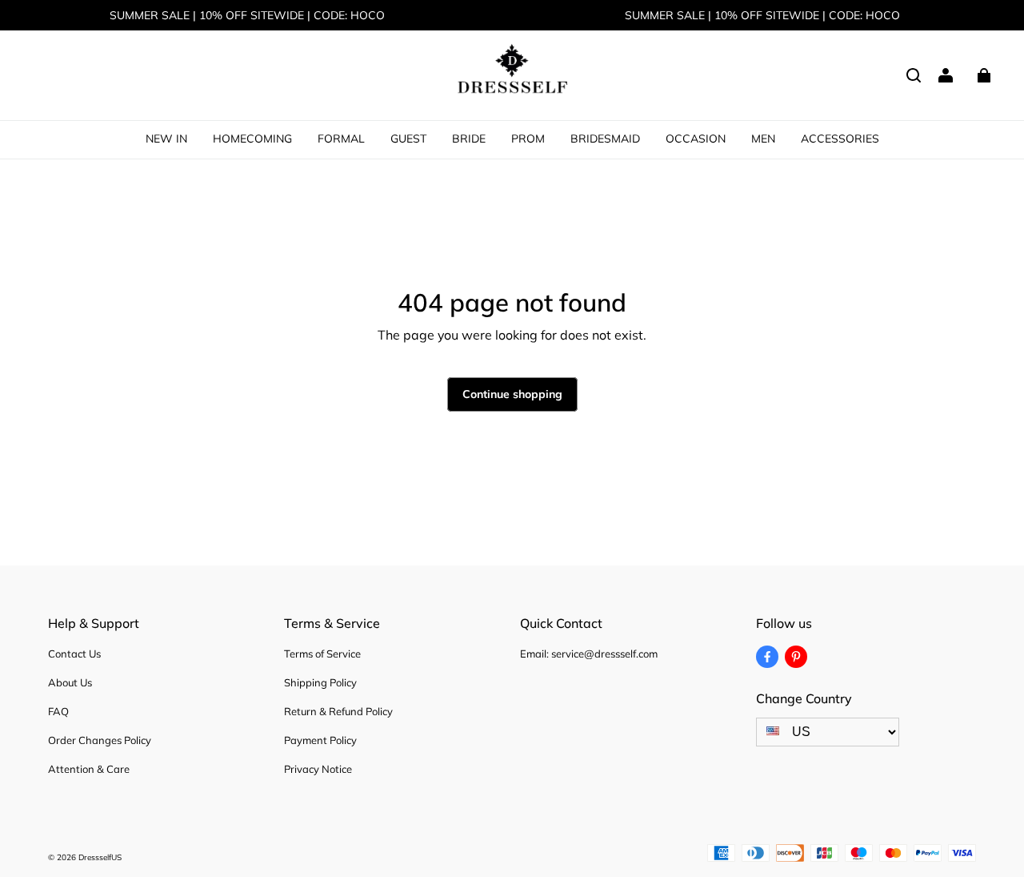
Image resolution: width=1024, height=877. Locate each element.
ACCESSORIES (840, 138)
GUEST (408, 138)
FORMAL (341, 138)
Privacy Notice (318, 768)
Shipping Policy (320, 682)
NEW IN (166, 138)
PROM (528, 138)
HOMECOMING (252, 138)
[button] (914, 75)
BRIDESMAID (605, 138)
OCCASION (696, 138)
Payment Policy (320, 740)
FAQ (58, 711)
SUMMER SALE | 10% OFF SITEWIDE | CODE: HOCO (247, 15)
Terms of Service (322, 653)
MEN (763, 138)
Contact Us (74, 653)
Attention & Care (89, 768)
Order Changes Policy (99, 740)
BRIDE (469, 138)
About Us (70, 682)
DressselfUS (100, 857)
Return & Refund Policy (338, 711)
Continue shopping (512, 394)
